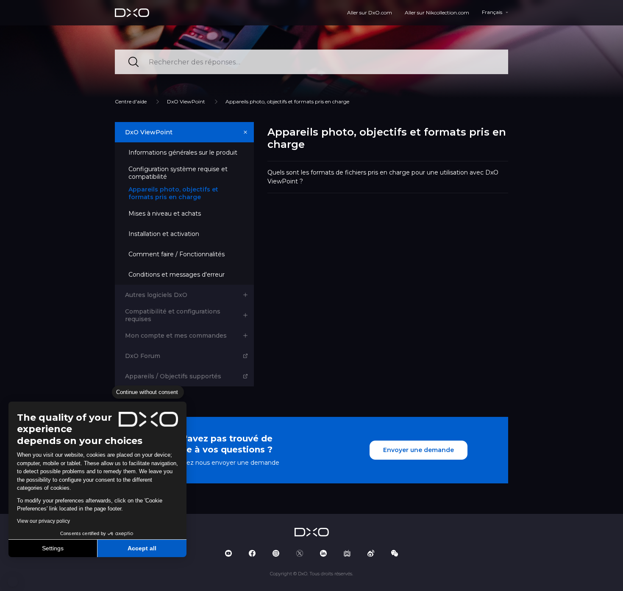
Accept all (142, 548)
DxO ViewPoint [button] (148, 132)
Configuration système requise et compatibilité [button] (178, 172)
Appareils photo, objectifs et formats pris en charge (287, 101)
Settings (53, 548)
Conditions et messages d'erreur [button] (176, 274)
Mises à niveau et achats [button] (164, 213)
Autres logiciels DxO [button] (156, 295)
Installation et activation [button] (163, 234)
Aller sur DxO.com (369, 12)
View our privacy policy (43, 521)
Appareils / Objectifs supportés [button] (173, 376)
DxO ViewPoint (186, 101)
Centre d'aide (131, 101)
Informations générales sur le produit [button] (182, 152)
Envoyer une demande (418, 450)
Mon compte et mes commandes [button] (176, 335)
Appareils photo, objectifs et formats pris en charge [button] (173, 193)
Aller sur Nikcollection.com (437, 12)
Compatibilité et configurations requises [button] (172, 315)
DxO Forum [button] (142, 356)
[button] (13, 582)
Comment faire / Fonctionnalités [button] (176, 254)
